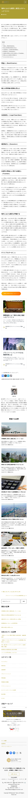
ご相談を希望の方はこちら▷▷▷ (11, 293)
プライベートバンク (6, 673)
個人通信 (3, 694)
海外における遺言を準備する (10, 55)
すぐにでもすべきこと (8, 56)
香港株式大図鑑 (5, 682)
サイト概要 (4, 740)
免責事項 (3, 743)
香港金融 (3, 678)
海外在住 (5, 14)
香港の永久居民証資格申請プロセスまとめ (11, 615)
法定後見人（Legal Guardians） (11, 49)
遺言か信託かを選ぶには (7, 627)
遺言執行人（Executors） (9, 51)
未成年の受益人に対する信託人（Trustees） (13, 53)
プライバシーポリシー (6, 746)
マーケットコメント (6, 686)
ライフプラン (4, 661)
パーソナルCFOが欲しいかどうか (9, 652)
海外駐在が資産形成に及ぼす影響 (9, 649)
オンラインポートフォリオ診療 (8, 690)
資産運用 (3, 669)
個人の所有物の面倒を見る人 (10, 47)
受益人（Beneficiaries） (9, 45)
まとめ (2, 698)
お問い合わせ (14, 774)
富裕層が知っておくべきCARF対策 (9, 623)
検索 (24, 601)
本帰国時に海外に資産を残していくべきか (11, 611)
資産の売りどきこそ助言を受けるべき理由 (11, 619)
